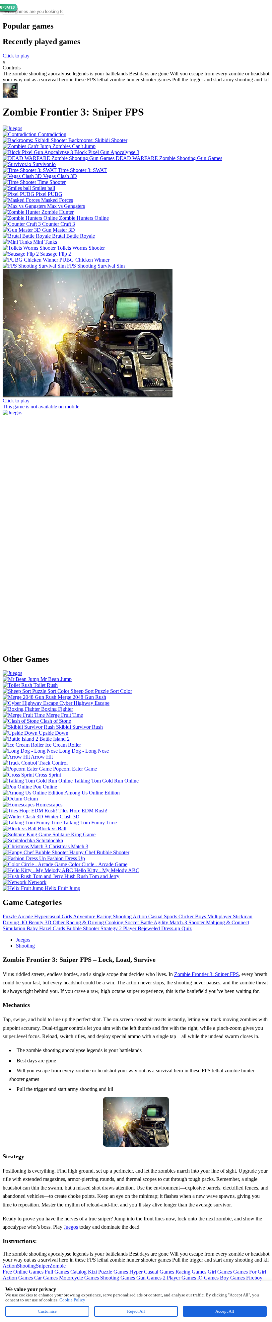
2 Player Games (179, 1278)
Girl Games (220, 1272)
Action (10, 1266)
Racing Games (190, 1272)
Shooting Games (117, 1278)
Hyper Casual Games (151, 1272)
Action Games (18, 1278)
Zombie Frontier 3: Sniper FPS (206, 974)
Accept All (224, 1311)
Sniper (42, 1266)
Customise (47, 1311)
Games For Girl (249, 1272)
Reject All (136, 1311)
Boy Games (232, 1278)
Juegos (23, 940)
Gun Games (149, 1278)
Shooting (25, 946)
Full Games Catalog (66, 1272)
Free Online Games (23, 1272)
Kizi (92, 1272)
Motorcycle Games (79, 1278)
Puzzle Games (113, 1272)
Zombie (57, 1266)
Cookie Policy (72, 1299)
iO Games (208, 1278)
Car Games (46, 1278)
